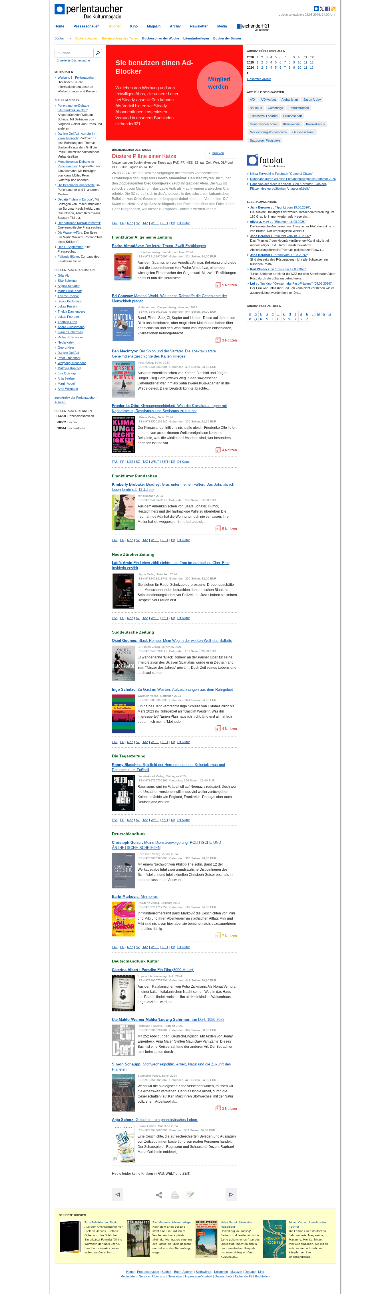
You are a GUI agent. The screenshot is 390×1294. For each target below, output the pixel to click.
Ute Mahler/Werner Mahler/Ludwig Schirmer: (168, 1019)
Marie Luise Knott (70, 291)
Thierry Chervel (68, 296)
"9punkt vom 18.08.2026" (280, 236)
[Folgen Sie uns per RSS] (332, 9)
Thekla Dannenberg (71, 311)
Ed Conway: (169, 298)
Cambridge (275, 108)
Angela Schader (69, 285)
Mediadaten (128, 1276)
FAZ (115, 223)
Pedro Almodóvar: (159, 246)
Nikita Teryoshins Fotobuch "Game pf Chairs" (281, 173)
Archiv (175, 26)
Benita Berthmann (70, 301)
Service (144, 1276)
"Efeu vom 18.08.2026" (278, 221)
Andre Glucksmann (71, 327)
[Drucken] (174, 1195)
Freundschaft (292, 116)
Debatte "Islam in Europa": (76, 199)
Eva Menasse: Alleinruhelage (171, 1222)
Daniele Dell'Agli (68, 352)
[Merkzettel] (189, 1195)
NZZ (130, 223)
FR (122, 223)
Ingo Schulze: (172, 689)
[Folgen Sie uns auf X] (321, 9)
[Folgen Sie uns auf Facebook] (327, 9)
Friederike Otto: (169, 408)
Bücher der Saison (227, 38)
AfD (252, 99)
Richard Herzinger (70, 337)
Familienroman (299, 108)
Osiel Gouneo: (172, 640)
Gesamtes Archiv (259, 79)
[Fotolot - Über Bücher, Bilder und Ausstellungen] (266, 166)
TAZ (145, 223)
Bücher (115, 26)
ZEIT (165, 223)
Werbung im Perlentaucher (76, 77)
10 (299, 62)
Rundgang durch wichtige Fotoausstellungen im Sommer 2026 (293, 178)
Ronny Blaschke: (168, 767)
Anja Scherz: (155, 1120)
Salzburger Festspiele (265, 140)
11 (305, 62)
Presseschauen (86, 26)
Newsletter (199, 26)
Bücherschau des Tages (120, 38)
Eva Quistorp (67, 373)
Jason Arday (312, 99)
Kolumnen (221, 1271)
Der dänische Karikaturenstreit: (79, 223)
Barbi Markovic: (135, 896)
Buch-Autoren (183, 1271)
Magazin (153, 26)
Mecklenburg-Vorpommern (268, 132)
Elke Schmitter (68, 280)
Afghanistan (290, 99)
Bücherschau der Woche (160, 38)
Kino (134, 26)
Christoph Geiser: (166, 845)
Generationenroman (264, 124)
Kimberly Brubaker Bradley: (173, 487)
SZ (138, 223)
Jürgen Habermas (70, 332)
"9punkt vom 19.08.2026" (280, 207)
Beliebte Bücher (72, 1215)
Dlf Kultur (183, 223)
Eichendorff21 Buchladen (252, 1276)
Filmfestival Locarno (264, 116)
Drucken (218, 153)
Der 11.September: (71, 247)
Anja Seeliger (67, 378)
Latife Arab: (171, 565)
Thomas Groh (67, 322)
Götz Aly (63, 275)
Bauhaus (256, 108)
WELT (155, 223)
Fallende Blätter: (69, 256)
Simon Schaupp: (171, 1066)
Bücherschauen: (86, 38)
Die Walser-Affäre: (70, 232)
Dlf (173, 223)
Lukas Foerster (68, 316)
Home (59, 26)
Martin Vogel (66, 383)
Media (222, 26)
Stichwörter (204, 1271)
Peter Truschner (69, 358)
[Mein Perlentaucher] (316, 9)
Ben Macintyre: (164, 353)
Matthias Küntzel (69, 368)
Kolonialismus (315, 124)
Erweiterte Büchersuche (73, 60)
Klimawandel (291, 124)
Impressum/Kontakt (198, 1276)
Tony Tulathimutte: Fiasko (101, 1222)
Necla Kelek (66, 342)
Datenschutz (224, 1276)
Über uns (158, 1276)
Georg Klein (66, 347)
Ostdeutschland (303, 132)
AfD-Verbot (268, 99)
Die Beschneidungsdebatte (76, 185)
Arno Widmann (68, 388)
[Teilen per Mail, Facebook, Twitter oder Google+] (159, 1195)
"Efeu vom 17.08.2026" (278, 255)
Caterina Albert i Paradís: (153, 970)
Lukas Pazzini (67, 306)
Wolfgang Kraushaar (72, 363)
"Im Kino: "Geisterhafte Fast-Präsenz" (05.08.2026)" (291, 283)
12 (311, 62)
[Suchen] (97, 53)
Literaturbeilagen (196, 38)
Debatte (250, 1271)
